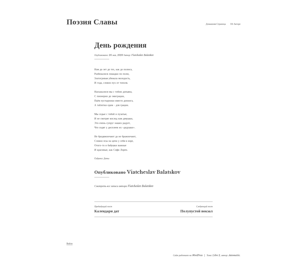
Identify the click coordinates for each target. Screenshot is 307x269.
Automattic (234, 255)
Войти (70, 243)
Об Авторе (235, 24)
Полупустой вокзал (196, 209)
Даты (106, 158)
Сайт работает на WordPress (188, 255)
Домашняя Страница (216, 24)
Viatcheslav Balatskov (142, 55)
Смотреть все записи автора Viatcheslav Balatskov (123, 186)
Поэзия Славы (92, 22)
